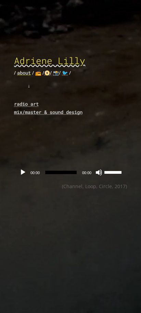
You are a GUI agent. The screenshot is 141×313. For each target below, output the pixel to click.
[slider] (114, 172)
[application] (70, 172)
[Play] (23, 172)
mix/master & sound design (48, 112)
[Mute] (98, 172)
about (24, 72)
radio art (26, 104)
